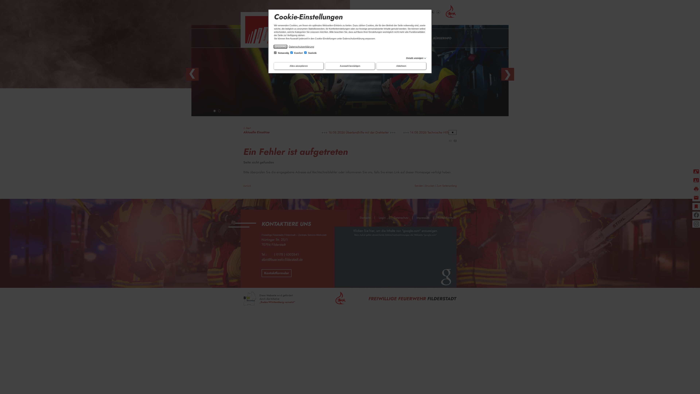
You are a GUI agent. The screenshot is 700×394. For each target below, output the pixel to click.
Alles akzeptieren (299, 66)
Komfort (298, 53)
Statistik (312, 53)
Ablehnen (401, 66)
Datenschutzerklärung (301, 46)
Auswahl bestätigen (350, 66)
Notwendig (283, 53)
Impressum (280, 46)
